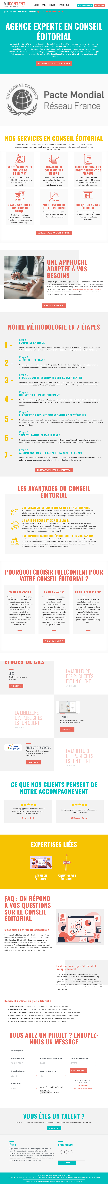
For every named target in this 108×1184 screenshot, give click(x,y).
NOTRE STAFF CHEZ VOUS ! (85, 5)
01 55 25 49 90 (83, 1085)
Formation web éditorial (67, 877)
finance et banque (76, 1177)
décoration (32, 1177)
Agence (36, 5)
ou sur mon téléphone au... (48, 1071)
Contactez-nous (99, 5)
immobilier (96, 1177)
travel (10, 1177)
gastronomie (87, 1177)
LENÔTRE (64, 717)
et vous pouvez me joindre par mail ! (51, 1058)
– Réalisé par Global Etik (75, 1181)
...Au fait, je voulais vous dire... (79, 1058)
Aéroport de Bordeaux (38, 747)
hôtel (13, 1177)
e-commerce (20, 1177)
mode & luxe (67, 1177)
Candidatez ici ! (54, 1128)
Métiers (44, 5)
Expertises (52, 5)
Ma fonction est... (16, 1084)
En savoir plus (16, 686)
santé (26, 1177)
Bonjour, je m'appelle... (18, 1058)
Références (62, 5)
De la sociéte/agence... (18, 1071)
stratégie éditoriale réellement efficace (86, 289)
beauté (46, 1177)
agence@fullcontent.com (83, 1088)
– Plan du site (64, 1181)
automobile (40, 1177)
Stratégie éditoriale (41, 877)
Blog (67, 5)
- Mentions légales (55, 1181)
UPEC (11, 673)
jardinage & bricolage (55, 1177)
